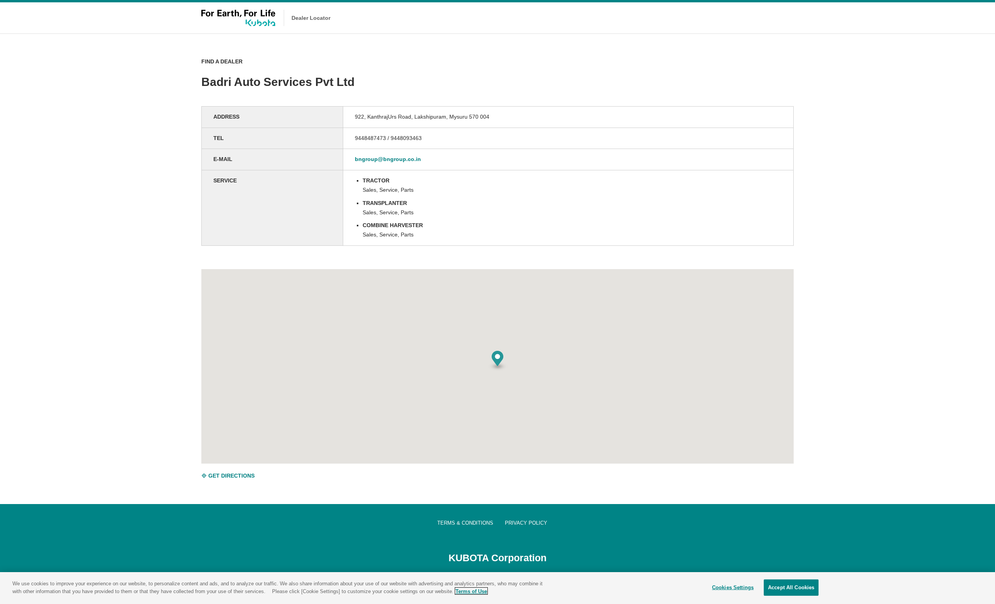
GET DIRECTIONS (231, 476)
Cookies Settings (733, 587)
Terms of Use (471, 591)
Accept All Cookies (791, 587)
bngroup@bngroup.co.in (388, 159)
